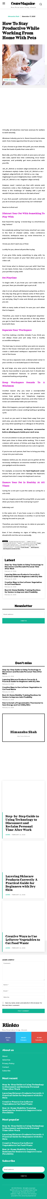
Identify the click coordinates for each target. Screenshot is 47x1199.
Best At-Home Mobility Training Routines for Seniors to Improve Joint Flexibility (22, 591)
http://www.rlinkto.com (23, 736)
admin (7, 835)
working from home (22, 547)
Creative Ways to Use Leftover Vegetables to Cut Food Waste (23, 583)
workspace (35, 547)
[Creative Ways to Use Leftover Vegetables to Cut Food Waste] (23, 916)
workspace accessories (11, 549)
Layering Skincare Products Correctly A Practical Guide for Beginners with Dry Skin (23, 575)
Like (8, 1032)
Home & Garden (10, 80)
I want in (24, 621)
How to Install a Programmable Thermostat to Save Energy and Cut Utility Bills (22, 703)
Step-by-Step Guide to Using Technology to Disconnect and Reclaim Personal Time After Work (24, 566)
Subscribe (39, 1032)
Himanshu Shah (13, 16)
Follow (23, 1032)
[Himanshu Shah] (5, 16)
